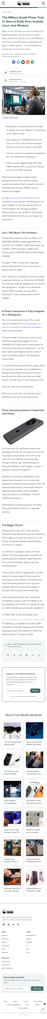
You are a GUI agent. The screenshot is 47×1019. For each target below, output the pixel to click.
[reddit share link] (28, 62)
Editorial (4, 935)
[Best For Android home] (8, 911)
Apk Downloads (7, 968)
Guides (4, 942)
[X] (13, 925)
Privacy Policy (23, 1008)
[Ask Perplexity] (33, 655)
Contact (26, 1001)
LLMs (28, 1005)
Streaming (5, 945)
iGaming (29, 942)
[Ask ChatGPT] (26, 655)
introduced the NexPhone (21, 198)
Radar (9, 12)
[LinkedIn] (18, 925)
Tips (27, 952)
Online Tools (6, 965)
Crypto (28, 939)
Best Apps (5, 939)
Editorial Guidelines (13, 1005)
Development (31, 935)
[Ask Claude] (8, 655)
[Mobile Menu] (3, 3)
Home (4, 12)
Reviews (5, 952)
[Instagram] (8, 925)
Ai (26, 945)
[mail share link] (23, 62)
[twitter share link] (19, 62)
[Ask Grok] (20, 655)
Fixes (3, 949)
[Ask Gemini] (14, 655)
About (15, 1001)
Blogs (37, 1005)
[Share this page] (43, 1009)
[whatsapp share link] (33, 62)
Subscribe (35, 690)
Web (27, 949)
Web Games (6, 961)
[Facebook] (4, 925)
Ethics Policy (38, 1001)
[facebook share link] (14, 62)
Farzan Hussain (8, 54)
